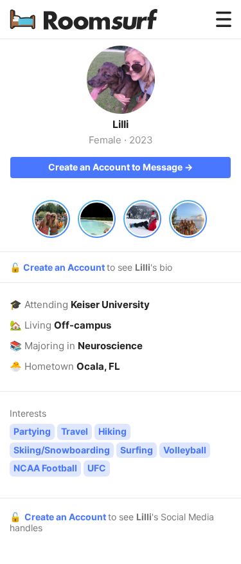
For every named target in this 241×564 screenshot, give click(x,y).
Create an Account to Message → (120, 166)
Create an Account (65, 267)
